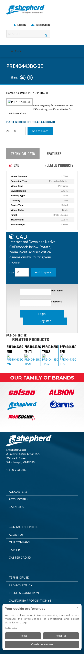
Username (57, 290)
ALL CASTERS (18, 491)
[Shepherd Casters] (26, 9)
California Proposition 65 (30, 600)
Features (54, 153)
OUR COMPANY (19, 542)
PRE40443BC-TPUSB (50, 349)
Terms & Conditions (24, 592)
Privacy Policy (20, 585)
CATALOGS (16, 507)
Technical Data (23, 153)
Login (21, 25)
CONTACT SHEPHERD (24, 527)
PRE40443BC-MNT (15, 349)
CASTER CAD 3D (20, 557)
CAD (16, 165)
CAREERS (15, 550)
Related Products (58, 165)
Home (9, 92)
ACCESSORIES (18, 499)
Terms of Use (19, 577)
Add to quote (40, 131)
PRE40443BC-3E (24, 66)
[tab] (24, 154)
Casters (20, 92)
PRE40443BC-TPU (68, 349)
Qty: (9, 131)
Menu (18, 50)
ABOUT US (16, 534)
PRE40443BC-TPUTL (32, 349)
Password (56, 301)
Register (42, 25)
